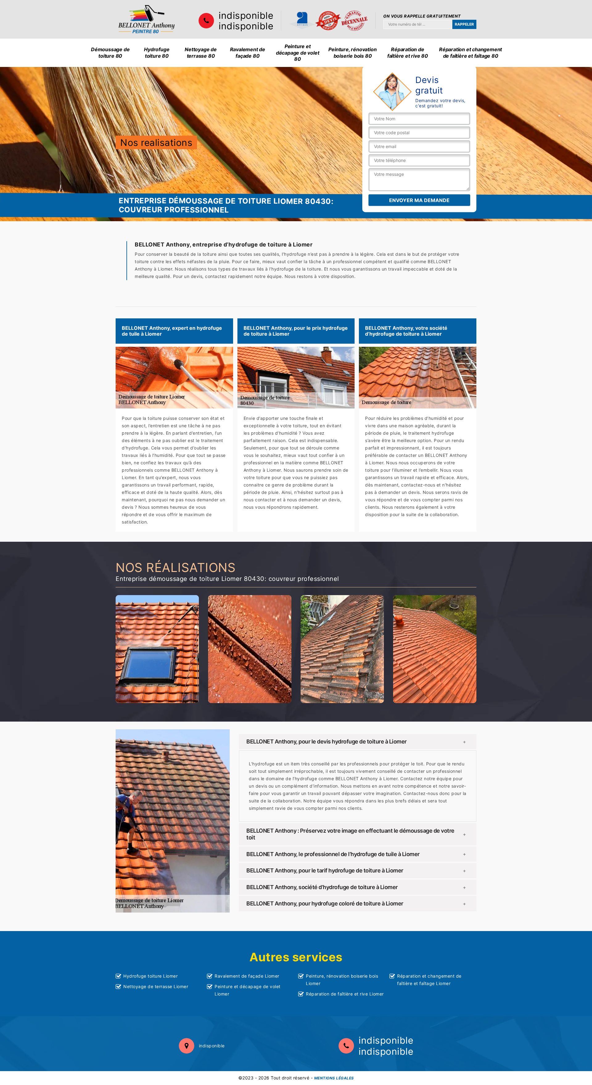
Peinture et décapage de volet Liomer (248, 990)
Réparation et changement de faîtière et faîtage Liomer (429, 979)
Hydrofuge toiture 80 (156, 52)
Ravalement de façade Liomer (247, 976)
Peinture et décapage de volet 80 (297, 52)
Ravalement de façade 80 (247, 52)
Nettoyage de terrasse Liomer (155, 986)
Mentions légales (334, 1078)
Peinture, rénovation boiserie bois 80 (352, 52)
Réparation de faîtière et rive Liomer (345, 993)
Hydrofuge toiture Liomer (150, 976)
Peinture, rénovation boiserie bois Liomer (342, 979)
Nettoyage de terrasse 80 (201, 52)
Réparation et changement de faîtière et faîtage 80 (470, 52)
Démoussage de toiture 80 (110, 52)
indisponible (246, 15)
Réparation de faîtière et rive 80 (407, 52)
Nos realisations (156, 142)
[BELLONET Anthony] (146, 19)
